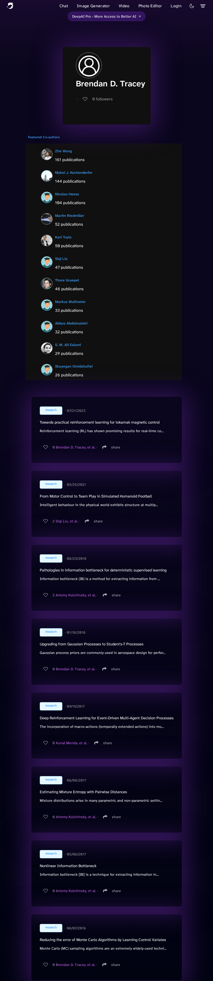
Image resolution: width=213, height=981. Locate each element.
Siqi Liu (61, 258)
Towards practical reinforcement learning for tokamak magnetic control (100, 422)
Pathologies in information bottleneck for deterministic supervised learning (103, 570)
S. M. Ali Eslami (68, 344)
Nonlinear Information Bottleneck (68, 865)
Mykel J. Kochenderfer (73, 172)
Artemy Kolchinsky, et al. (76, 595)
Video (124, 6)
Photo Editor (150, 6)
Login (176, 6)
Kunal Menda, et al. (71, 743)
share (115, 447)
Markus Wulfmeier (70, 301)
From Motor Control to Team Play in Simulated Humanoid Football (96, 496)
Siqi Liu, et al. (67, 521)
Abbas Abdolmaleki (71, 323)
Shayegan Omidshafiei (74, 366)
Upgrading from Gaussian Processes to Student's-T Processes (91, 644)
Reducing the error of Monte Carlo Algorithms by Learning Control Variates (103, 939)
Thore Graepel (67, 280)
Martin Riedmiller (69, 215)
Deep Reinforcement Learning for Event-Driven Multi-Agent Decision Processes (107, 718)
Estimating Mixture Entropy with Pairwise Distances (83, 792)
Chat (63, 6)
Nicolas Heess (67, 194)
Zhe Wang (63, 151)
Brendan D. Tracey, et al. (75, 447)
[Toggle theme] (192, 6)
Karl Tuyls (63, 237)
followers (102, 99)
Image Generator (93, 6)
